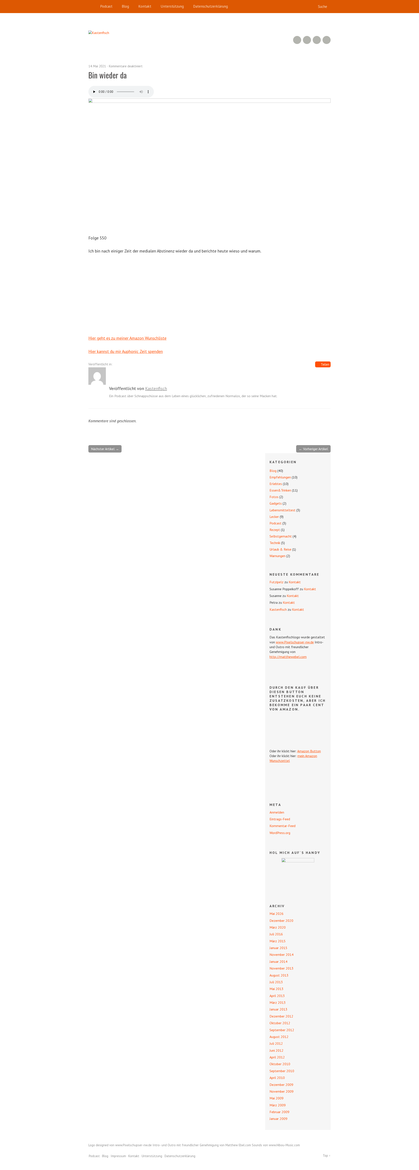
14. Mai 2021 (97, 66)
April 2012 (277, 1057)
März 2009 (278, 1105)
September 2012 (282, 1030)
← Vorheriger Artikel (313, 449)
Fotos (274, 497)
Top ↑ (327, 1155)
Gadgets (276, 503)
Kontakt (144, 6)
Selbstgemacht (281, 536)
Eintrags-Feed (280, 819)
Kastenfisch (156, 388)
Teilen (325, 364)
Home (92, 6)
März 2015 (278, 941)
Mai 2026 (276, 913)
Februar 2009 (279, 1112)
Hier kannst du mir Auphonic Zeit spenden (125, 351)
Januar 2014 (278, 961)
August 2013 (279, 975)
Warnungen (277, 556)
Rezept (275, 529)
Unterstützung (172, 6)
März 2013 (278, 1002)
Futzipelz (276, 582)
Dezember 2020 (281, 920)
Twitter (327, 40)
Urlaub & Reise (280, 549)
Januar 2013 (278, 1009)
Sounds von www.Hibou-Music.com (276, 1145)
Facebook (317, 40)
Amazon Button (309, 751)
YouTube (307, 40)
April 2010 (277, 1077)
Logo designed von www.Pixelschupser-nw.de (120, 1145)
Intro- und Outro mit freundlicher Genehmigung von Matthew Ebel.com (202, 1145)
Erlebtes (276, 484)
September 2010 (282, 1071)
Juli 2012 (276, 1043)
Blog (125, 6)
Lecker (274, 516)
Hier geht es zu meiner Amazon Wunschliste (127, 338)
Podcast (106, 6)
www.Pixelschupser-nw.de (295, 642)
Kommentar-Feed (282, 826)
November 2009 (282, 1091)
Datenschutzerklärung (210, 6)
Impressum (118, 1156)
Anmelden (277, 812)
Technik (275, 543)
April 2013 (277, 996)
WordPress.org (280, 833)
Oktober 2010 (280, 1064)
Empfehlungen (280, 477)
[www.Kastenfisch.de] (298, 874)
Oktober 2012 (280, 1023)
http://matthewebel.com (288, 657)
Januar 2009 (278, 1118)
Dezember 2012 (281, 1016)
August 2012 (279, 1036)
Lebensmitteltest (282, 510)
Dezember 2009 (281, 1084)
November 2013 (282, 968)
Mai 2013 (276, 989)
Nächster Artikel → (105, 449)
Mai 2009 (276, 1098)
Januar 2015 (278, 948)
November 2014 (282, 954)
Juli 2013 (276, 982)
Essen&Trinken (280, 490)
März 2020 (278, 927)
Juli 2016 (276, 934)
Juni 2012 (276, 1050)
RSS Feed (297, 40)
